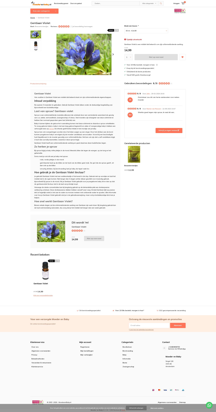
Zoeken (161, 3)
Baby (125, 355)
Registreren (85, 347)
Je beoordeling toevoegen (82, 26)
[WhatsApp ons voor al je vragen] (209, 405)
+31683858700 (174, 347)
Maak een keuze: (131, 26)
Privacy (34, 355)
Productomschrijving (38, 84)
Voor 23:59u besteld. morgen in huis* (129, 310)
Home (32, 18)
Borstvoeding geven (61, 3)
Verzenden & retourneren (41, 363)
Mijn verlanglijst (86, 355)
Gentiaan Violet (41, 283)
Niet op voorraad (156, 57)
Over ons (35, 347)
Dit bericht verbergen (136, 408)
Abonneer (178, 325)
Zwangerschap (128, 367)
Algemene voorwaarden (41, 351)
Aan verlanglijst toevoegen (182, 57)
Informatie (127, 359)
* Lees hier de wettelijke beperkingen (141, 330)
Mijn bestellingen (86, 351)
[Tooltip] (157, 65)
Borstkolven (127, 347)
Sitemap (182, 402)
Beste (125, 363)
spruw (51, 129)
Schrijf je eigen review (168, 130)
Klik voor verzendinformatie (43, 295)
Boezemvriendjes (41, 26)
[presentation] (113, 54)
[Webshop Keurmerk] (37, 402)
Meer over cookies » (157, 408)
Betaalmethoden (38, 359)
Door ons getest (76, 3)
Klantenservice (37, 367)
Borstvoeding (128, 351)
